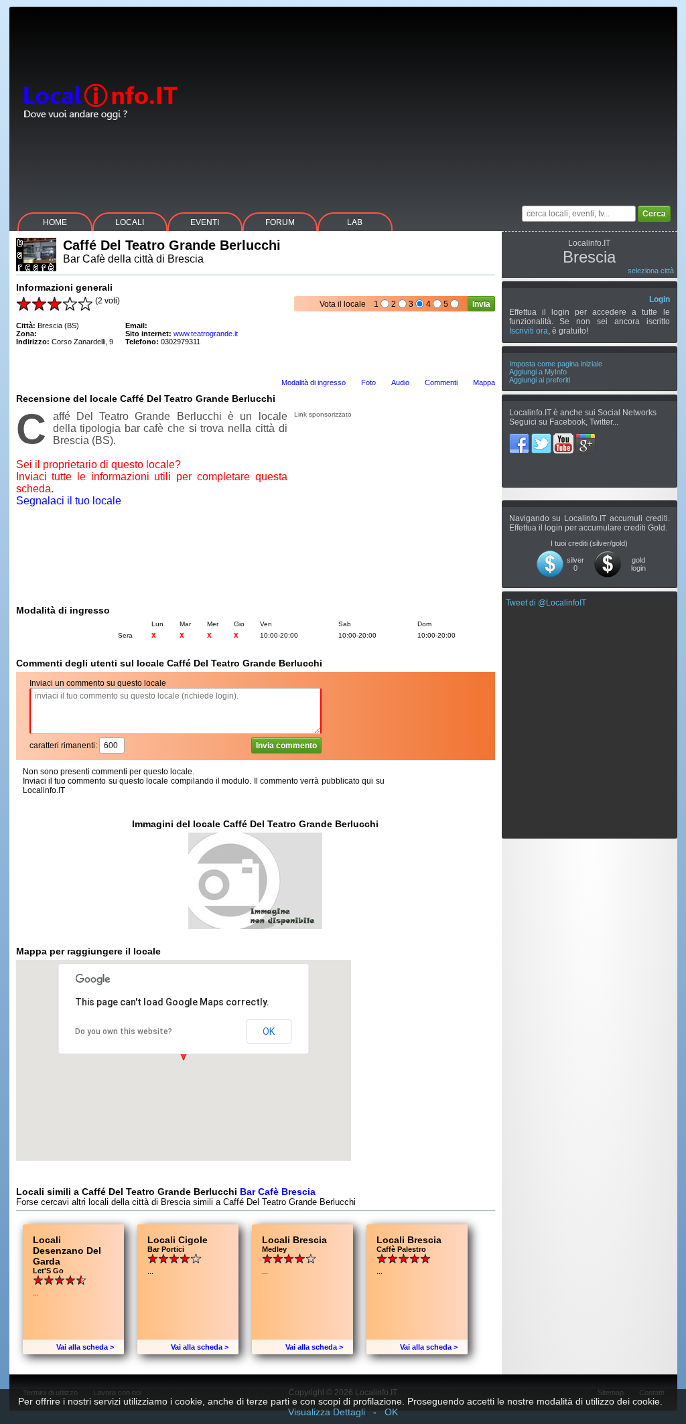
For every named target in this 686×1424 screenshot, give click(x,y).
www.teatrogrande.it (206, 334)
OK (269, 1031)
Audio (400, 382)
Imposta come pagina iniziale (555, 364)
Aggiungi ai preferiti (539, 380)
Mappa (484, 382)
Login (659, 299)
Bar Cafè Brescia (278, 1191)
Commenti (441, 382)
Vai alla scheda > (85, 1347)
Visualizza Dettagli (326, 1412)
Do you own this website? (123, 1031)
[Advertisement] (433, 100)
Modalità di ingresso (313, 382)
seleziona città (651, 271)
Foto (368, 382)
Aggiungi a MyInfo (538, 372)
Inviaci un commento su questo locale (97, 683)
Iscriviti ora (528, 331)
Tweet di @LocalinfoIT (546, 603)
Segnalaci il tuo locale (68, 500)
